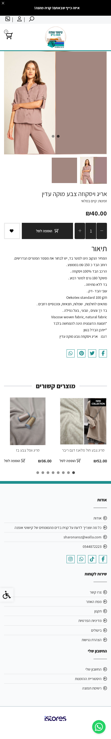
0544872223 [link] (92, 546)
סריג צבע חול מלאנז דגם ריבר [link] (83, 450)
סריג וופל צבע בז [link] (28, 450)
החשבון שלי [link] (93, 669)
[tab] (58, 136)
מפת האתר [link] (94, 601)
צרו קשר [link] (96, 592)
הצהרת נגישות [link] (92, 639)
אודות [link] (97, 518)
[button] (93, 170)
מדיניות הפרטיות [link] (90, 620)
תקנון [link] (98, 611)
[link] (99, 727)
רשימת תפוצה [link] (92, 688)
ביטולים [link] (96, 630)
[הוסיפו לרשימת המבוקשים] (12, 231)
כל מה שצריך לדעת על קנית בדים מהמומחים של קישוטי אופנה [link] (58, 527)
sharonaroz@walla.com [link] (83, 537)
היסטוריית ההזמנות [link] (88, 678)
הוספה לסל (44, 230)
